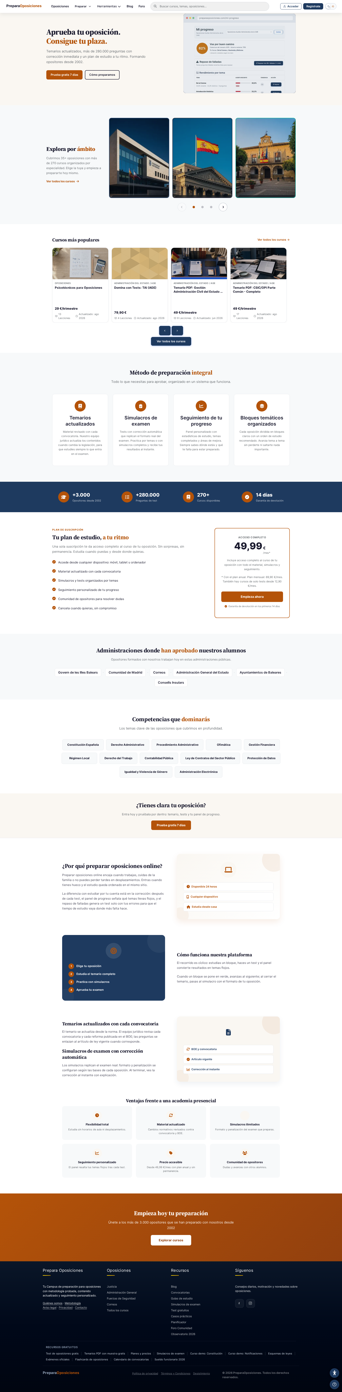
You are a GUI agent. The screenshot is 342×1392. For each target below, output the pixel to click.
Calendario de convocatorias (131, 1359)
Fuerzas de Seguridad (121, 1298)
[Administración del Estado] (202, 158)
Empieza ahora (252, 597)
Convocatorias (180, 1292)
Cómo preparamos (102, 74)
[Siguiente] (223, 207)
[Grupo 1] (193, 207)
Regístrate (313, 6)
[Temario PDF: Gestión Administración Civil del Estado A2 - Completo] (199, 263)
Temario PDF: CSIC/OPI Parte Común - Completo (254, 289)
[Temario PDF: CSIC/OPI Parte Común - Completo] (258, 263)
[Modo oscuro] (330, 6)
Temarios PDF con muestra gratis (104, 1353)
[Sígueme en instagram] (250, 1303)
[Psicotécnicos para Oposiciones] (80, 263)
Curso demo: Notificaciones (245, 1353)
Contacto (81, 1307)
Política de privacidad (145, 1373)
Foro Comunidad (181, 1328)
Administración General (122, 1292)
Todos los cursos (117, 1310)
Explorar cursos (171, 1240)
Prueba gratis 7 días (64, 74)
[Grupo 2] (202, 207)
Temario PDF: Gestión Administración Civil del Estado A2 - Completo (199, 290)
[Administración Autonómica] (139, 158)
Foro (142, 6)
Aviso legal (49, 1307)
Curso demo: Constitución (206, 1353)
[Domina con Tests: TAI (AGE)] (140, 263)
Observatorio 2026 (183, 1334)
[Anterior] (165, 330)
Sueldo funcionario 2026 (170, 1359)
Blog (130, 6)
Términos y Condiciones (175, 1373)
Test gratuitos (180, 1310)
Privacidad (66, 1307)
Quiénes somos (52, 1303)
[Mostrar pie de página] (334, 1384)
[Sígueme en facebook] (239, 1303)
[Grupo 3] (211, 207)
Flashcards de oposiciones (91, 1359)
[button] (291, 6)
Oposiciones (60, 6)
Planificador (178, 1322)
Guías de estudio (182, 1298)
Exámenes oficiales (57, 1359)
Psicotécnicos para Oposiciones (78, 288)
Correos (112, 1304)
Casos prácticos (181, 1316)
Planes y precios (141, 1353)
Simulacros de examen (185, 1304)
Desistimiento (201, 1373)
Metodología (73, 1303)
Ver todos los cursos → (273, 239)
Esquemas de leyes (280, 1353)
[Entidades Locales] (266, 158)
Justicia (112, 1286)
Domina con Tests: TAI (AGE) (135, 288)
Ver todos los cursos (60, 181)
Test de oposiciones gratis (62, 1353)
